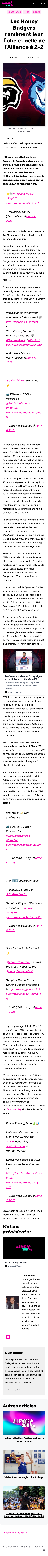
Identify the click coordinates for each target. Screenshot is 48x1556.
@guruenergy (19, 989)
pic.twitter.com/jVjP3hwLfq (23, 203)
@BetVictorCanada (18, 403)
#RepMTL (12, 198)
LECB (26, 12)
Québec (36, 12)
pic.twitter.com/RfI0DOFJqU (24, 344)
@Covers (29, 908)
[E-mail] (8, 1337)
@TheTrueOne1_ (16, 894)
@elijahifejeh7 (15, 380)
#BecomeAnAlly (16, 340)
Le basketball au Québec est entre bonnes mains (24, 1440)
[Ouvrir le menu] (44, 1550)
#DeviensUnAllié (23, 193)
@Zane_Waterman (18, 962)
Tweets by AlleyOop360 (16, 1532)
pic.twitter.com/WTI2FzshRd (23, 917)
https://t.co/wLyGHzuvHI (21, 1173)
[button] (33, 4)
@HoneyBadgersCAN (19, 971)
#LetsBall (12, 408)
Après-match (14, 12)
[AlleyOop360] (7, 4)
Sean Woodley (14, 1109)
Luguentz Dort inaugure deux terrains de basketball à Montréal (24, 1515)
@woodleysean (15, 1146)
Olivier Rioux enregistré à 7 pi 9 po (24, 1477)
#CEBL (10, 1141)
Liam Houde (14, 57)
